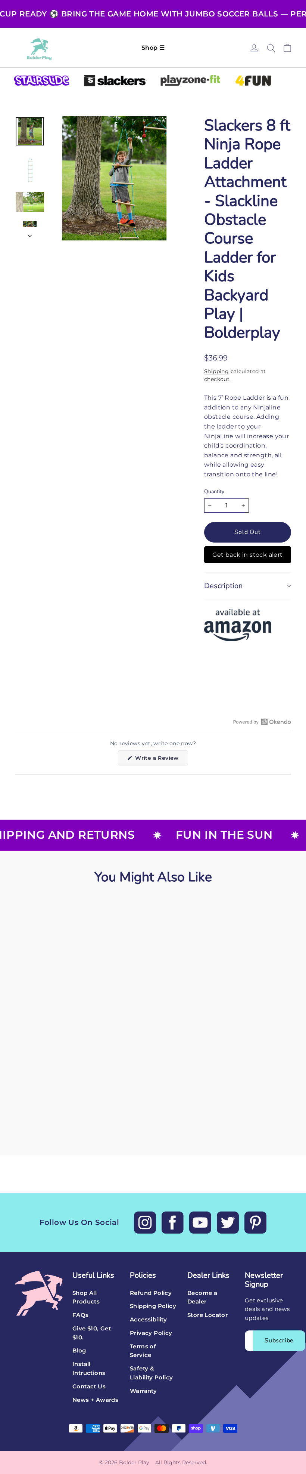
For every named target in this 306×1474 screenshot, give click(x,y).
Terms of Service (143, 1351)
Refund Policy (151, 1293)
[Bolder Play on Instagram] (145, 1223)
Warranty (143, 1391)
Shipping (216, 371)
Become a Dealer (202, 1297)
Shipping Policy (153, 1306)
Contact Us (89, 1386)
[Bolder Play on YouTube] (200, 1223)
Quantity (214, 492)
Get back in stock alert (247, 554)
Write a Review (161, 759)
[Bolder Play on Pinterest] (255, 1223)
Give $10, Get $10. (91, 1333)
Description (223, 586)
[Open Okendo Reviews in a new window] (262, 721)
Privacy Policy (151, 1333)
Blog (79, 1350)
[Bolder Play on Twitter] (228, 1223)
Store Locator (207, 1315)
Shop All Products (86, 1297)
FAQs (80, 1315)
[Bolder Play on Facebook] (173, 1223)
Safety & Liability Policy (151, 1373)
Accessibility (148, 1319)
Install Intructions (88, 1368)
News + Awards (95, 1400)
